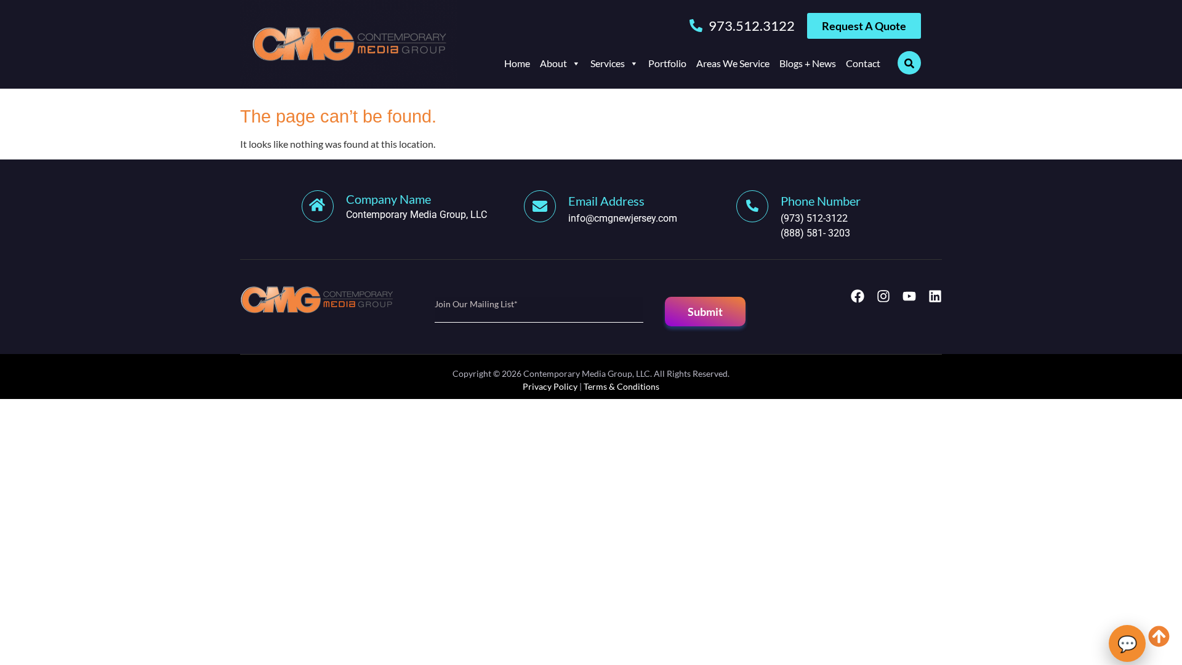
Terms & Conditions (621, 386)
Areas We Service (733, 63)
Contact (863, 63)
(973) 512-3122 (814, 218)
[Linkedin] (935, 296)
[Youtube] (909, 296)
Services (607, 63)
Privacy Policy (550, 386)
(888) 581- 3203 (815, 233)
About (553, 63)
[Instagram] (883, 296)
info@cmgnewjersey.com (622, 218)
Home (517, 63)
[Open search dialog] (909, 63)
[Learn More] (546, 206)
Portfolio (667, 63)
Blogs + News (807, 63)
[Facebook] (857, 296)
